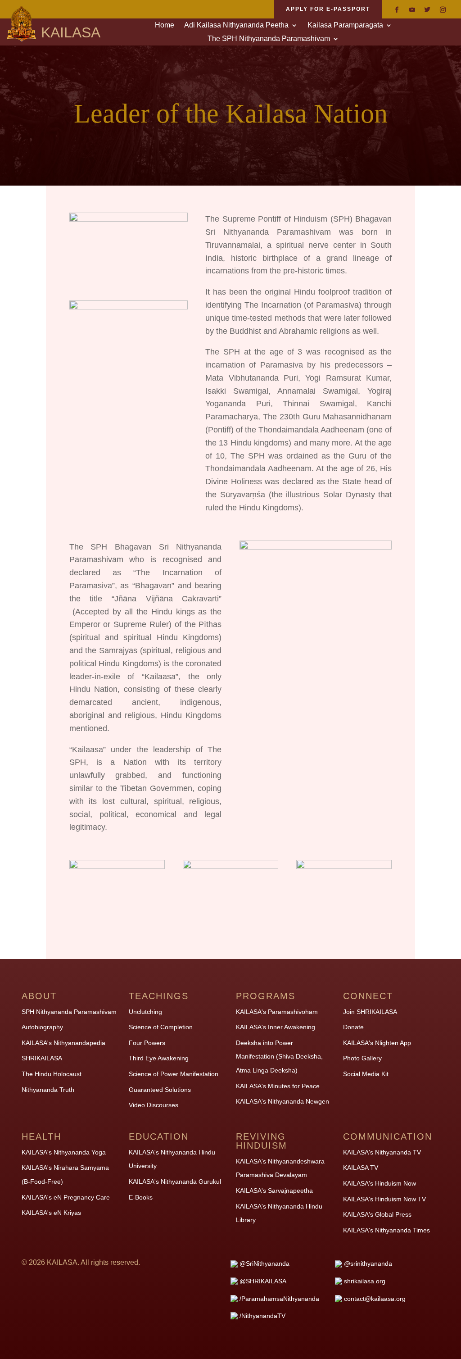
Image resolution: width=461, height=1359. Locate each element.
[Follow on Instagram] (442, 10)
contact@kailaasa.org (375, 1298)
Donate (353, 1027)
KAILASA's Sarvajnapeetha (274, 1190)
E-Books (141, 1197)
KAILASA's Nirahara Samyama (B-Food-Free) (65, 1174)
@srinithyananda (368, 1263)
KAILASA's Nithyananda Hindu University (172, 1159)
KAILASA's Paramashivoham (277, 1011)
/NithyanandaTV (262, 1315)
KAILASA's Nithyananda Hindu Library (279, 1213)
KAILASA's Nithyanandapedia (63, 1042)
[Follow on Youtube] (412, 10)
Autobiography (42, 1027)
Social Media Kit (366, 1073)
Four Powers (147, 1042)
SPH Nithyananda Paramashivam (69, 1011)
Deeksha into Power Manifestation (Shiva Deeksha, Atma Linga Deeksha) (279, 1056)
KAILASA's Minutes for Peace (278, 1086)
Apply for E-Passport (328, 9)
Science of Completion (161, 1027)
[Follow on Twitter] (427, 10)
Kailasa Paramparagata (345, 25)
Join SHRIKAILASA (370, 1011)
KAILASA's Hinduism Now (379, 1183)
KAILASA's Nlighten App (377, 1042)
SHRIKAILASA (42, 1058)
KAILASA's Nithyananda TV (382, 1152)
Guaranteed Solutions (160, 1089)
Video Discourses (153, 1105)
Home (164, 25)
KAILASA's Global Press (377, 1214)
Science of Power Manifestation (173, 1073)
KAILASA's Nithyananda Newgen (282, 1101)
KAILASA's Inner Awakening (275, 1027)
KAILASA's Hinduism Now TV (384, 1199)
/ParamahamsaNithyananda (279, 1298)
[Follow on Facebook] (396, 10)
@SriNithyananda (264, 1263)
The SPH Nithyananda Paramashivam (269, 39)
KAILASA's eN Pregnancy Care (66, 1197)
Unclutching (145, 1011)
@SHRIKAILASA (263, 1281)
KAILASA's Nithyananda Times (386, 1230)
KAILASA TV (360, 1167)
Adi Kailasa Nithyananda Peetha (236, 25)
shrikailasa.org (364, 1281)
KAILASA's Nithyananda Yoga (64, 1152)
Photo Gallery (362, 1058)
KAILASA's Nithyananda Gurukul (175, 1181)
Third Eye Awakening (159, 1058)
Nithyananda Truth (48, 1089)
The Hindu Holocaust (51, 1073)
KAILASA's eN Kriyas (51, 1212)
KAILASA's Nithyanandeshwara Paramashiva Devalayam (280, 1168)
